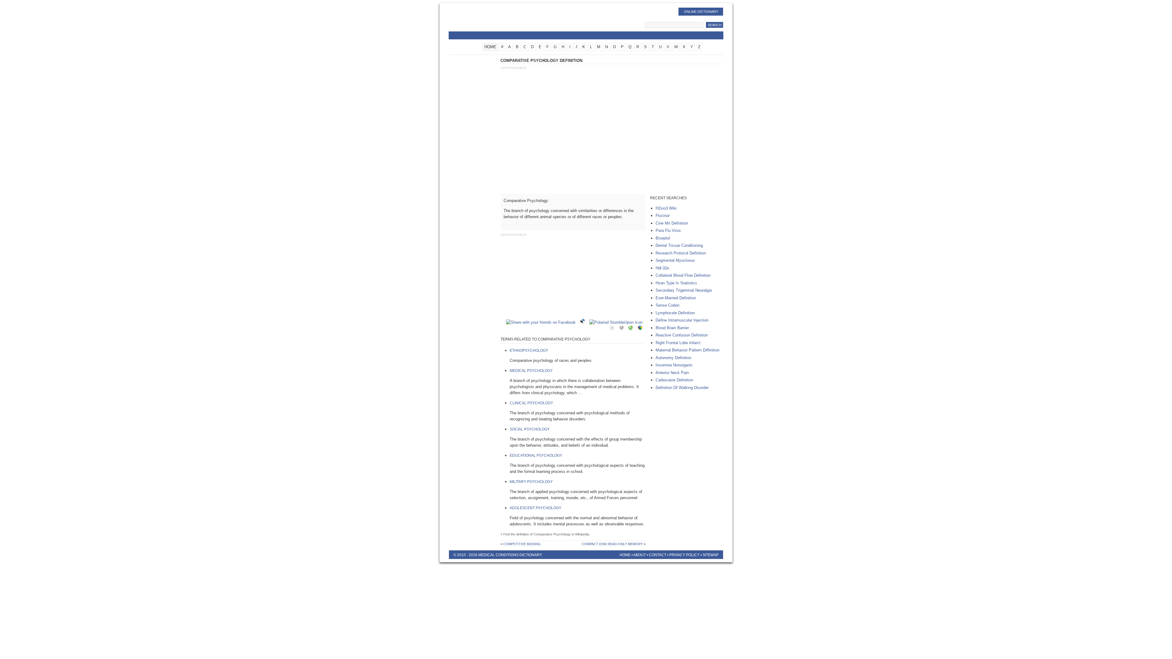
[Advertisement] (612, 117)
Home (625, 555)
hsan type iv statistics (676, 283)
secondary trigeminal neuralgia (684, 290)
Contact (657, 555)
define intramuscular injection (682, 320)
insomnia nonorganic (674, 365)
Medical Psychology (531, 371)
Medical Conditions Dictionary (498, 19)
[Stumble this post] (617, 322)
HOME (490, 47)
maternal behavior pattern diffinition (687, 350)
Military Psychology (531, 482)
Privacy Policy (684, 555)
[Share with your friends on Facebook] (542, 322)
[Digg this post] (613, 329)
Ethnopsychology (529, 350)
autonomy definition (673, 357)
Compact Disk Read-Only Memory (612, 544)
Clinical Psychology (531, 403)
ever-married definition (676, 298)
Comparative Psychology (552, 534)
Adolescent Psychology (535, 508)
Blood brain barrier (672, 328)
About (639, 555)
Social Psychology (530, 429)
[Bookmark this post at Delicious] (584, 322)
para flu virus (668, 230)
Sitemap (710, 555)
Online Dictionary (701, 11)
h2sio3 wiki (666, 208)
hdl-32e (662, 268)
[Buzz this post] (642, 329)
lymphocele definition (675, 313)
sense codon (667, 305)
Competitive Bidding (522, 544)
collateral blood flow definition (683, 275)
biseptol (663, 238)
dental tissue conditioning (679, 245)
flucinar (663, 215)
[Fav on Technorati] (632, 329)
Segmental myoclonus (675, 260)
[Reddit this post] (623, 329)
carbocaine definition (674, 380)
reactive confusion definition (682, 335)
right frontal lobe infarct (678, 342)
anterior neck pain (672, 372)
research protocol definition (681, 253)
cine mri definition (672, 223)
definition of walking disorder (682, 387)
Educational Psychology (536, 455)
